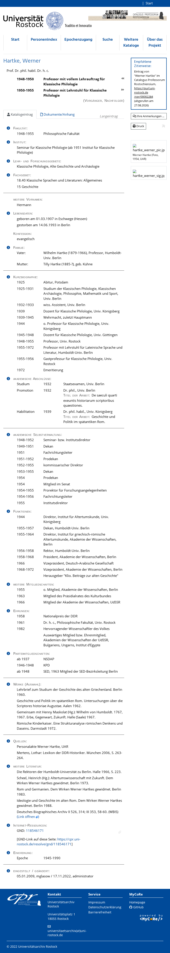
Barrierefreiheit (99, 912)
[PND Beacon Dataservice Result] (119, 832)
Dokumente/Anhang (59, 114)
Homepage (137, 902)
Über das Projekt (155, 42)
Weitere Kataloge (131, 42)
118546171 (35, 830)
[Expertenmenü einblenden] (163, 126)
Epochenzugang (78, 39)
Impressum (96, 902)
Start (149, 3)
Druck (140, 126)
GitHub (138, 907)
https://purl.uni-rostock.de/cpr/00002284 (144, 92)
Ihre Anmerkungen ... (150, 116)
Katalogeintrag (21, 114)
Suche (107, 39)
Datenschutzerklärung (104, 907)
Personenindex (44, 39)
